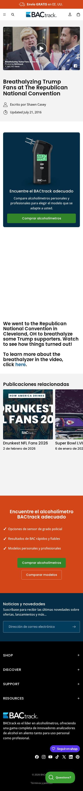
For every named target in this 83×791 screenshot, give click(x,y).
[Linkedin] (71, 757)
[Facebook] (37, 757)
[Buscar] (12, 14)
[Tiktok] (57, 757)
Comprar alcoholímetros (41, 218)
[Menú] (4, 14)
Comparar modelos (41, 575)
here (20, 364)
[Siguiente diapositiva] (75, 438)
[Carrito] (78, 14)
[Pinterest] (77, 757)
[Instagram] (43, 757)
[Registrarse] (74, 627)
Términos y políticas (42, 783)
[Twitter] (64, 757)
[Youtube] (50, 757)
